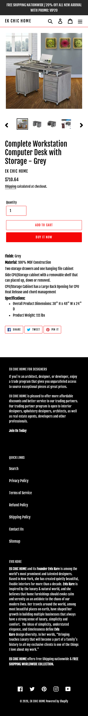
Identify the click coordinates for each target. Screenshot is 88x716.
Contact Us (16, 529)
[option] (22, 124)
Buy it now (44, 237)
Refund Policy (18, 505)
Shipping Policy (19, 517)
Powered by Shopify (57, 701)
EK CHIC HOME (18, 21)
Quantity (11, 202)
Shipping (10, 186)
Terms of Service (20, 493)
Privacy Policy (18, 481)
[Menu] (80, 21)
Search (14, 468)
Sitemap (14, 541)
